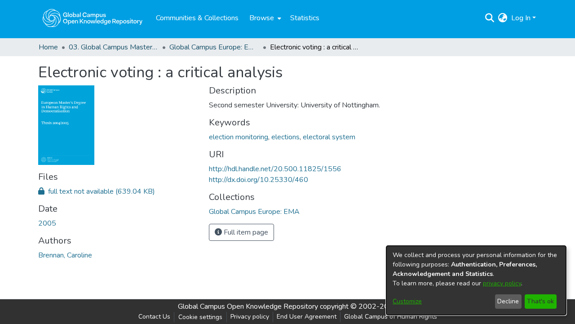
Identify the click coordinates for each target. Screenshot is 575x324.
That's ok (540, 301)
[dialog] (476, 280)
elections (285, 137)
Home (48, 47)
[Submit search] (489, 18)
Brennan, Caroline (65, 255)
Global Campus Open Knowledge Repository (248, 306)
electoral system (329, 137)
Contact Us (154, 316)
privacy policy (502, 283)
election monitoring (238, 137)
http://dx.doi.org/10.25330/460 (258, 180)
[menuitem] (264, 18)
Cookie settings (200, 317)
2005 (47, 223)
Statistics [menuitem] (304, 18)
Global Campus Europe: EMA (214, 47)
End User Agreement (306, 316)
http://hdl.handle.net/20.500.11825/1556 (275, 169)
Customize (407, 301)
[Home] (92, 17)
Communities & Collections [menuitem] (197, 18)
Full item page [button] (245, 232)
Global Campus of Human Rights (390, 316)
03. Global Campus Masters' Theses (114, 47)
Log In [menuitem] (521, 18)
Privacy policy (249, 316)
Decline (508, 301)
